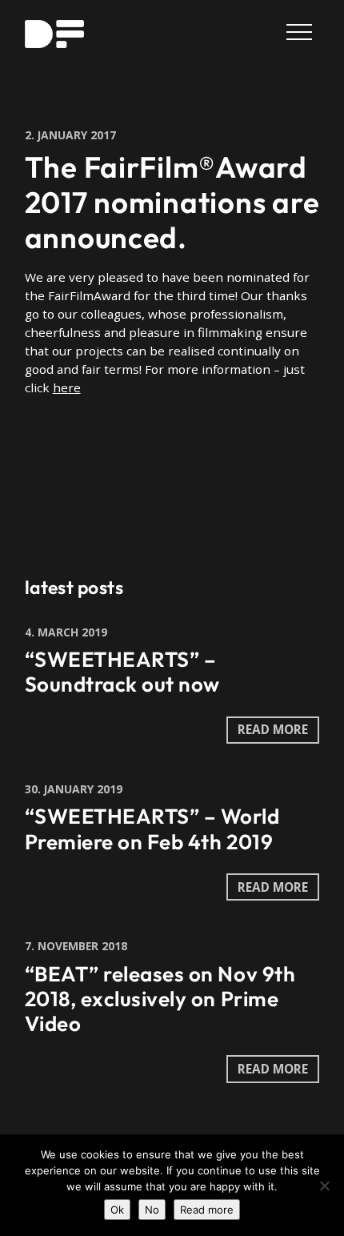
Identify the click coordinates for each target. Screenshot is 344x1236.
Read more (207, 1209)
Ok (117, 1209)
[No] (324, 1186)
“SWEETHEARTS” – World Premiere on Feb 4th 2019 (152, 828)
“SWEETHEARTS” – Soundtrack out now (122, 671)
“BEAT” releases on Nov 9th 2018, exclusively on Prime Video (160, 999)
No (152, 1209)
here (67, 387)
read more (273, 729)
